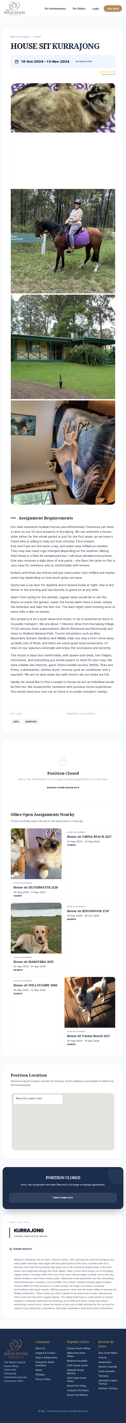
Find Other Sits (63, 1197)
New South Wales (107, 1352)
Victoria (102, 1357)
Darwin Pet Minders (77, 1394)
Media (38, 1369)
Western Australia (107, 1366)
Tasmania (103, 1375)
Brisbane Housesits (77, 1360)
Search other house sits (63, 787)
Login (95, 8)
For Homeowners (55, 8)
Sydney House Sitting (78, 1348)
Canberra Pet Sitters (78, 1390)
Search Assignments (46, 1357)
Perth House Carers (77, 1365)
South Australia (106, 1371)
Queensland (104, 1362)
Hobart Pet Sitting (76, 1385)
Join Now (113, 8)
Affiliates (40, 1374)
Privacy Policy (43, 1379)
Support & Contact (45, 1352)
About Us (40, 1348)
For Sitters (79, 8)
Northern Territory (108, 1388)
